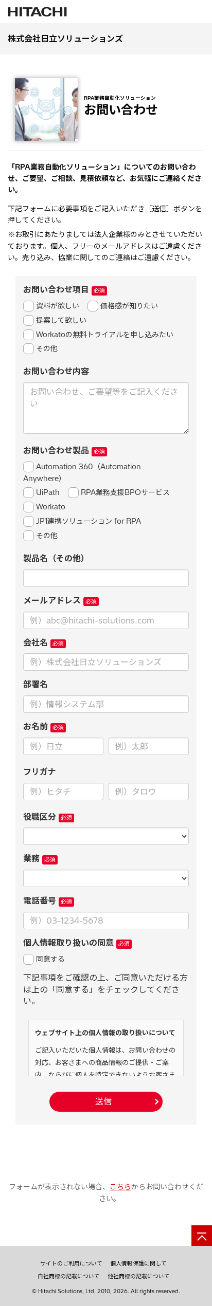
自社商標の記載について (69, 1276)
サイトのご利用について (71, 1263)
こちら (120, 1186)
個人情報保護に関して (138, 1263)
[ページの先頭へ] (201, 1235)
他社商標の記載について (139, 1276)
